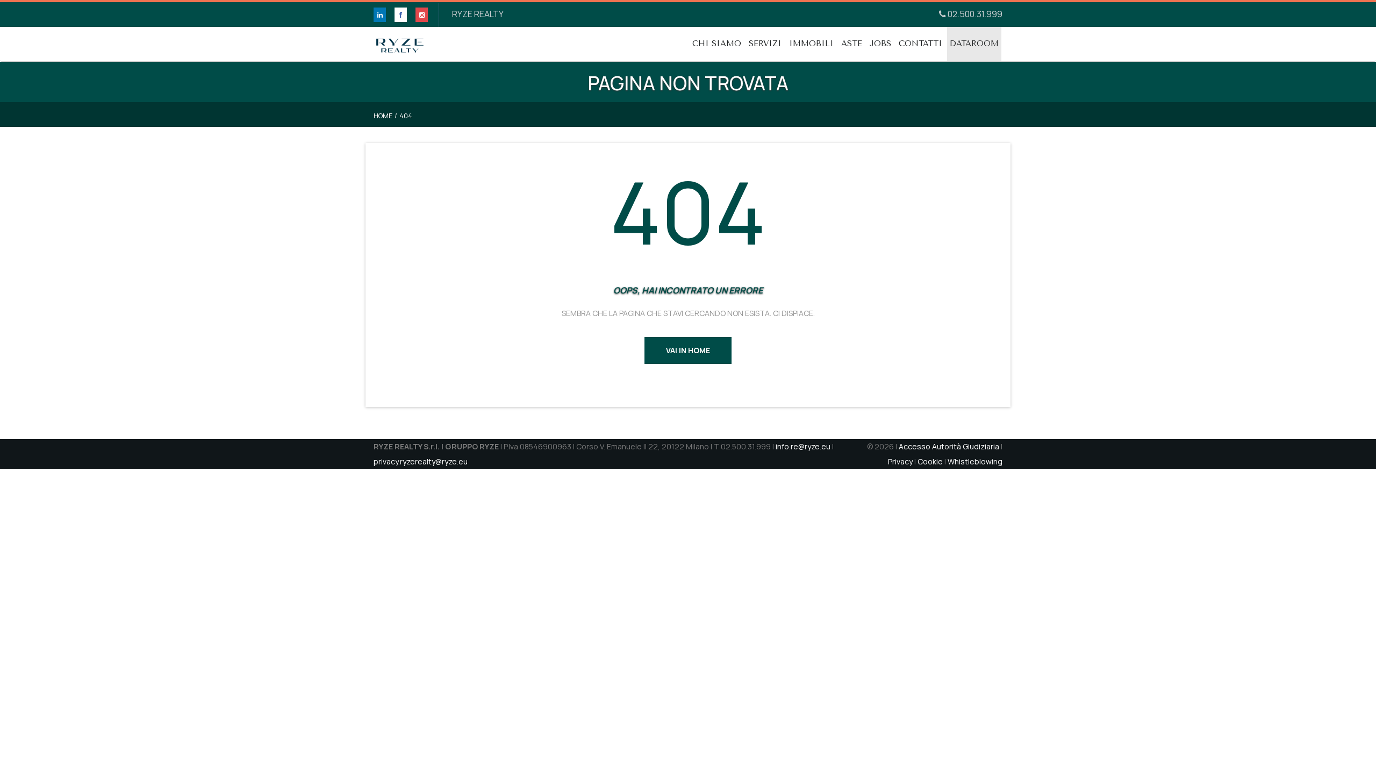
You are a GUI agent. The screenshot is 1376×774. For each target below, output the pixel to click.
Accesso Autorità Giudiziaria (949, 446)
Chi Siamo (716, 43)
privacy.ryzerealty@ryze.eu (421, 461)
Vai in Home (688, 350)
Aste (851, 43)
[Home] (400, 40)
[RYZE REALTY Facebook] (401, 15)
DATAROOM (974, 43)
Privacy (900, 461)
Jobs (880, 43)
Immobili (811, 43)
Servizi (765, 43)
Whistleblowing (975, 461)
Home (383, 115)
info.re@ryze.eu (803, 446)
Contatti (920, 43)
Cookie (930, 461)
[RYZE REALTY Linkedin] (380, 15)
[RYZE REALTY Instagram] (421, 15)
